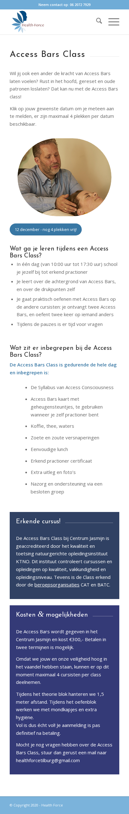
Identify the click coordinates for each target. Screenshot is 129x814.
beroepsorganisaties (57, 584)
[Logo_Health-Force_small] (53, 21)
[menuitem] (96, 21)
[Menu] (110, 21)
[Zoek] (96, 21)
